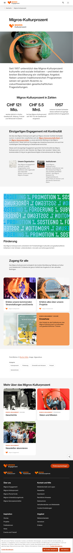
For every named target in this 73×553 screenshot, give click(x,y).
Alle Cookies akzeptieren (50, 550)
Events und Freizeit (10, 532)
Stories (6, 518)
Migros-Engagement (10, 487)
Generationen (15, 370)
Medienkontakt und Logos (46, 487)
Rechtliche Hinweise (44, 497)
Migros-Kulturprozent (11, 490)
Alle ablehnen (65, 550)
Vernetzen (40, 522)
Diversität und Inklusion (39, 365)
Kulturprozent (15, 365)
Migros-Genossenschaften (20, 140)
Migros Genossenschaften (12, 501)
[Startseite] (13, 2)
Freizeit (51, 365)
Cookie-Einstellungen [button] (44, 508)
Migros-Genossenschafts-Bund (49, 138)
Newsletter (40, 490)
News (5, 529)
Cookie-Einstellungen (7, 549)
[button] (5, 2)
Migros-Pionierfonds (10, 494)
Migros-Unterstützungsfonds (13, 497)
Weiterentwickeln (43, 518)
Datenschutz (41, 501)
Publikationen (8, 525)
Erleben (39, 525)
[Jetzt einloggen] (68, 2)
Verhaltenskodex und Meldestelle (48, 504)
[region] (36, 545)
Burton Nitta (24, 357)
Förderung (25, 365)
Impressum (41, 494)
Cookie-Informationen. (56, 546)
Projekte (6, 522)
